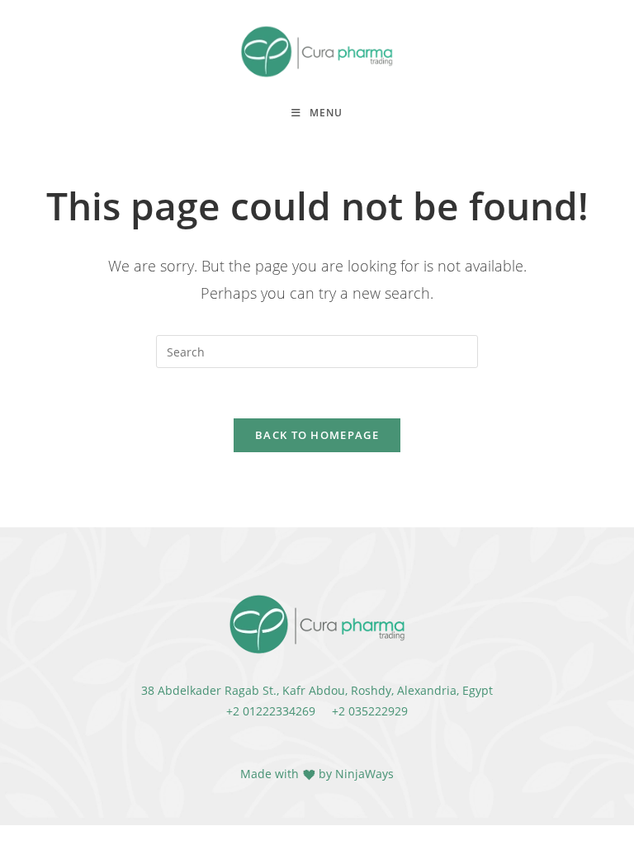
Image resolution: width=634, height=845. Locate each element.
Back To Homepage (317, 434)
